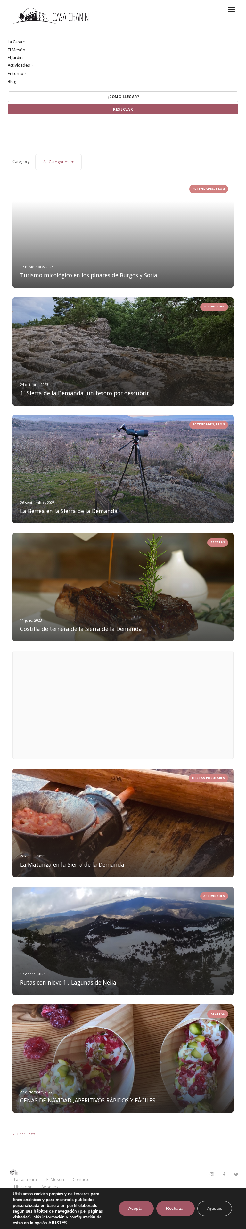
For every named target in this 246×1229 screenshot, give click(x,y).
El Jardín (15, 57)
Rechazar (175, 1208)
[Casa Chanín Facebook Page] (224, 1174)
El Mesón (16, 50)
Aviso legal (51, 1187)
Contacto (81, 1179)
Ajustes (214, 1208)
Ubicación (23, 1187)
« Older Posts (23, 1133)
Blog (12, 81)
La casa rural (26, 1179)
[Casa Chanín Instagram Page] (211, 1174)
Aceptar (136, 1208)
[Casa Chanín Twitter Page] (236, 1174)
